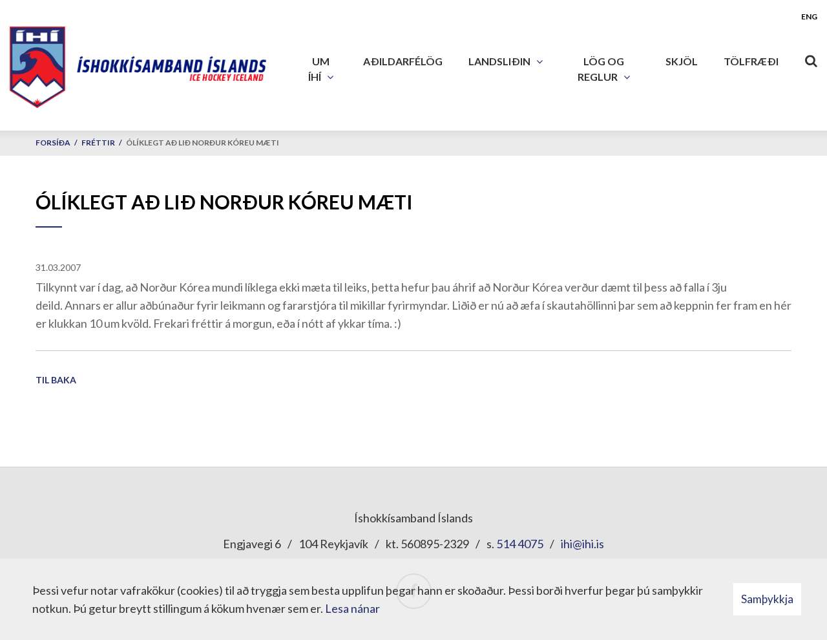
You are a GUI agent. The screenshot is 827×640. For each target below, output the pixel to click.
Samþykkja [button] (767, 599)
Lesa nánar (352, 608)
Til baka (56, 379)
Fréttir (98, 142)
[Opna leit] (811, 58)
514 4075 (519, 544)
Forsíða (53, 142)
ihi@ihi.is (582, 544)
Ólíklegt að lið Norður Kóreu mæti (202, 142)
